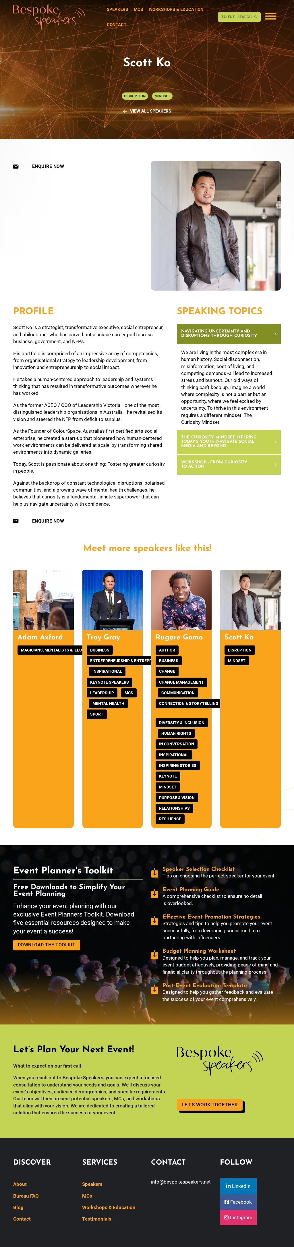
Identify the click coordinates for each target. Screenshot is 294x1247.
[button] (229, 334)
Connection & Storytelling (188, 703)
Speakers (117, 9)
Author (167, 650)
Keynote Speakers (109, 682)
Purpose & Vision (177, 797)
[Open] (270, 17)
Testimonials (96, 1219)
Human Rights (176, 733)
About (20, 1184)
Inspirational (107, 671)
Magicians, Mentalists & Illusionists (60, 650)
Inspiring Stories (177, 765)
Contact (116, 24)
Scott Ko (239, 637)
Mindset (168, 787)
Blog (18, 1207)
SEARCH (236, 17)
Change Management (181, 682)
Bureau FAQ (26, 1196)
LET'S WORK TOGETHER (210, 1104)
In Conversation (176, 744)
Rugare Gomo (179, 637)
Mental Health (108, 703)
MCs (138, 9)
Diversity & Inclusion (181, 722)
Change (167, 671)
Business (99, 650)
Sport (96, 714)
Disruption (240, 650)
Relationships (174, 808)
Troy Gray (103, 637)
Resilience (170, 819)
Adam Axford (40, 637)
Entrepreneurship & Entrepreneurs (128, 660)
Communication (178, 693)
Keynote (168, 776)
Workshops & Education (176, 9)
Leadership (102, 693)
